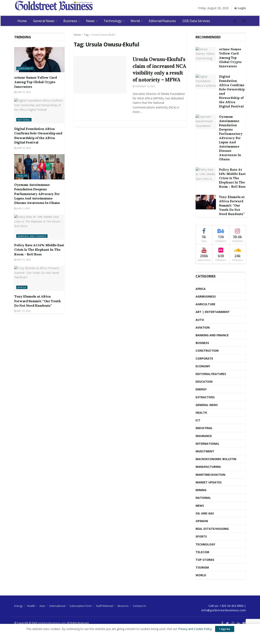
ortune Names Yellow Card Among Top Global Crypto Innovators (35, 82)
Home (22, 21)
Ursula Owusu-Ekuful (103, 34)
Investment (205, 451)
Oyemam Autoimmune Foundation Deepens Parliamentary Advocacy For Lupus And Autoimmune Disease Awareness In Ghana (37, 194)
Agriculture (205, 304)
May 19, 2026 (23, 310)
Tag (86, 34)
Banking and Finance (31, 236)
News (90, 21)
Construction (207, 350)
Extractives (205, 397)
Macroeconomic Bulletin (216, 459)
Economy (203, 366)
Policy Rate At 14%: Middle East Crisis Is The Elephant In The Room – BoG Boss (39, 249)
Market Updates (209, 482)
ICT (198, 420)
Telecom (202, 552)
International (207, 444)
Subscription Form (80, 606)
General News (43, 21)
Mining (201, 490)
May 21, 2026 (23, 259)
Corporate (25, 68)
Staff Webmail (104, 606)
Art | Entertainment (213, 312)
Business (70, 21)
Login (241, 8)
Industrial (204, 428)
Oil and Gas (205, 513)
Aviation (203, 327)
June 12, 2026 (23, 91)
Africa (21, 287)
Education (204, 381)
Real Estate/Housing (212, 529)
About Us (123, 606)
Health (22, 175)
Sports (201, 536)
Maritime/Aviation (210, 475)
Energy (201, 389)
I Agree (224, 629)
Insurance (204, 436)
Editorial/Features (162, 21)
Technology (113, 21)
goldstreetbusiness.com (52, 623)
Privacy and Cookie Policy (195, 629)
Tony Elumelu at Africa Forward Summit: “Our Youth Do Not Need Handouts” (37, 300)
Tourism (202, 567)
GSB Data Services (196, 21)
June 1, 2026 (23, 208)
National (23, 119)
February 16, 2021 (144, 86)
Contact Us (139, 606)
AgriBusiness (206, 296)
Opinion (202, 521)
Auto (200, 320)
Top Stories (205, 560)
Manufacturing (208, 467)
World (135, 21)
